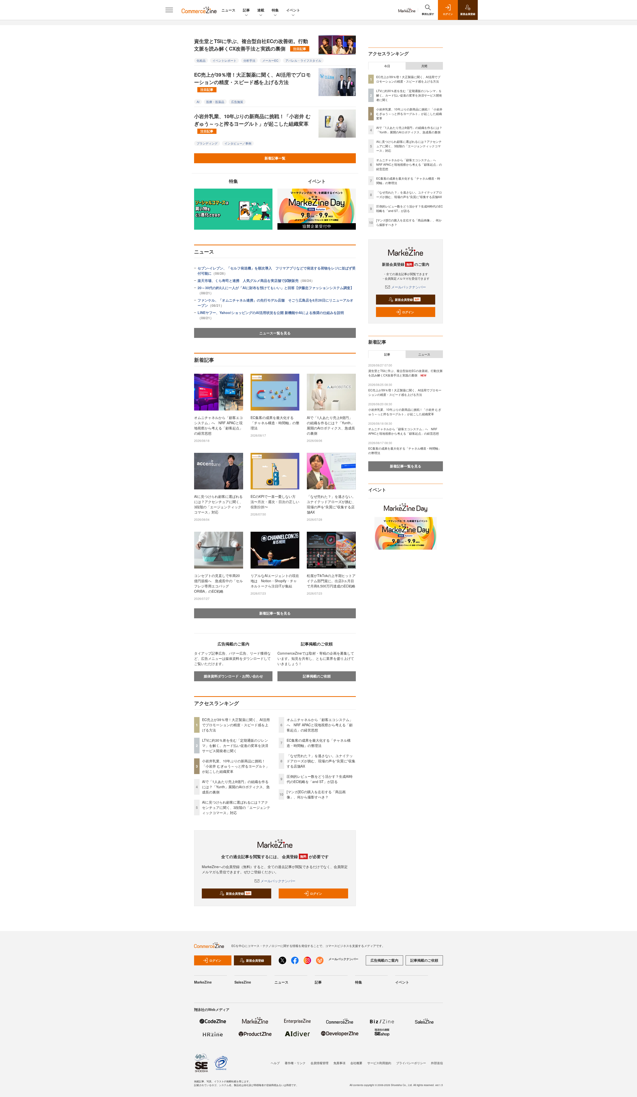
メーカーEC (270, 60)
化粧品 (201, 60)
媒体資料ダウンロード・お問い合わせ (233, 676)
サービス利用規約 (379, 1063)
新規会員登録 (238, 893)
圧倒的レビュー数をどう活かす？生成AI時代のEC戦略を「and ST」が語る (320, 779)
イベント (293, 9)
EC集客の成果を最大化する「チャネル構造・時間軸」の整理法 (275, 422)
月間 (424, 66)
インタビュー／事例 (237, 143)
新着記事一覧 (275, 158)
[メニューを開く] (169, 10)
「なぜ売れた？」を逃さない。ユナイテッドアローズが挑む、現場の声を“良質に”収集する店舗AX (331, 504)
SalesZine (242, 982)
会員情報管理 (319, 1063)
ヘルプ (275, 1063)
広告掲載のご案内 (384, 960)
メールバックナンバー (278, 880)
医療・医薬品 (215, 102)
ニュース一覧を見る (275, 332)
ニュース (228, 9)
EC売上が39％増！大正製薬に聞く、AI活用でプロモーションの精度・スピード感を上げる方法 (252, 81)
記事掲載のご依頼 (317, 676)
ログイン (316, 893)
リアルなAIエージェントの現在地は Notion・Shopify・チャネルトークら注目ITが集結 (275, 580)
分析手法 (249, 60)
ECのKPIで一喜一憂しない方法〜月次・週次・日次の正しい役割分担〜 (275, 501)
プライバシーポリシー (411, 1063)
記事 (246, 9)
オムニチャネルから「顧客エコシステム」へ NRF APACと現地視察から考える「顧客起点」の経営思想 (218, 425)
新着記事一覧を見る (275, 613)
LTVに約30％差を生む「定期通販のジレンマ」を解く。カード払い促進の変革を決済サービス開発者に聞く (235, 745)
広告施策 (237, 102)
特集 (275, 9)
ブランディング (207, 143)
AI (198, 102)
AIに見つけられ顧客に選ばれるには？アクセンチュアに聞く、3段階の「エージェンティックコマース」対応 (218, 504)
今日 (387, 66)
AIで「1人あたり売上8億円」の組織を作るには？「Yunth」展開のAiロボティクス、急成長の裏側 (331, 425)
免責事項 (339, 1063)
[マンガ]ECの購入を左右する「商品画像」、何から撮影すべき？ (316, 794)
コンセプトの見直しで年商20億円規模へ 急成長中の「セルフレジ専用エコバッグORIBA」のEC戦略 (218, 583)
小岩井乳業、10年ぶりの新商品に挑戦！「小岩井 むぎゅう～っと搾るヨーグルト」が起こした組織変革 (252, 122)
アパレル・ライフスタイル (303, 60)
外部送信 (437, 1063)
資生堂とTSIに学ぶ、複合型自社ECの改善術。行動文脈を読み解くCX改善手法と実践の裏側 (251, 44)
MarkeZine (203, 982)
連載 (260, 9)
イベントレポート (224, 60)
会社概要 (356, 1063)
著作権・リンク (295, 1063)
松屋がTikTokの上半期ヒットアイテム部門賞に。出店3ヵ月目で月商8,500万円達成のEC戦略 (331, 580)
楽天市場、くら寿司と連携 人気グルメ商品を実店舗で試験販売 (256, 280)
